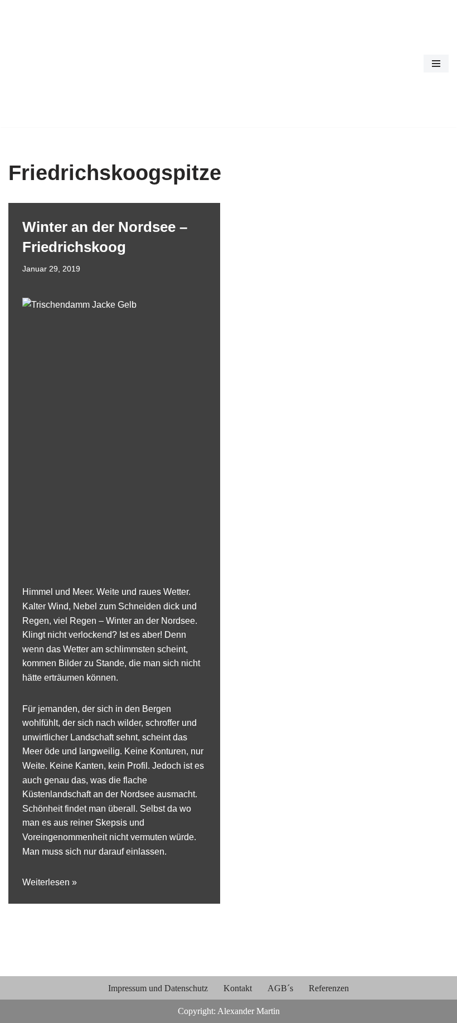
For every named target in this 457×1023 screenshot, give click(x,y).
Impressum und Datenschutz (158, 988)
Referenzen (329, 988)
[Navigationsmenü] (436, 63)
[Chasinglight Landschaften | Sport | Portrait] (41, 63)
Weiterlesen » (49, 882)
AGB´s (280, 988)
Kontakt (237, 988)
